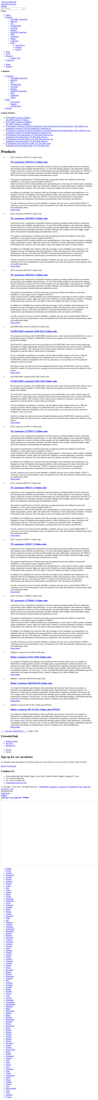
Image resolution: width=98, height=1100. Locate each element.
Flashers (18, 47)
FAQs (8, 54)
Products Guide (11, 741)
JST (12, 24)
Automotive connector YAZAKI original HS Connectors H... (29, 128)
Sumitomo (53, 787)
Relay (13, 43)
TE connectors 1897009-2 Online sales (29, 218)
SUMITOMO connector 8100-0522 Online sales (34, 331)
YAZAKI (14, 28)
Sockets (18, 49)
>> (27, 731)
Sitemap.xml (10, 746)
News (8, 52)
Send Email (5, 793)
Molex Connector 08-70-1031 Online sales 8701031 (35, 709)
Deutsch (14, 30)
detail (18, 210)
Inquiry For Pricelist (8, 766)
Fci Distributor (72, 787)
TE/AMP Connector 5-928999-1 (18, 124)
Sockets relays (16, 106)
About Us (9, 56)
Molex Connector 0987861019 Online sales (31, 683)
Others (13, 39)
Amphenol (15, 37)
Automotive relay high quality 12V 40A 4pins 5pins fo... (27, 137)
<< (2, 731)
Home (8, 15)
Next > (22, 731)
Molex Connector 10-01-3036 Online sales (31, 657)
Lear (11, 789)
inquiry (13, 210)
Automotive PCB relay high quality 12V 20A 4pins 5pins (27, 146)
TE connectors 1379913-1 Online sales (29, 431)
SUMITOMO (16, 26)
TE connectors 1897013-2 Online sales (29, 162)
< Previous (8, 731)
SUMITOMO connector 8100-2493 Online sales (34, 381)
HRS (12, 34)
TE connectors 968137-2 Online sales (28, 487)
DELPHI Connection (19, 32)
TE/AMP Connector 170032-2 (17, 120)
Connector (14, 41)
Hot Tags (9, 743)
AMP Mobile (44, 787)
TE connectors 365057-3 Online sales (28, 544)
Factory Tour (15, 58)
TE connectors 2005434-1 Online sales (29, 275)
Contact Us (10, 60)
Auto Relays (20, 45)
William (4, 795)
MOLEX (14, 21)
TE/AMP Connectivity (19, 19)
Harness (9, 108)
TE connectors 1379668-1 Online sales (29, 600)
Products (9, 17)
